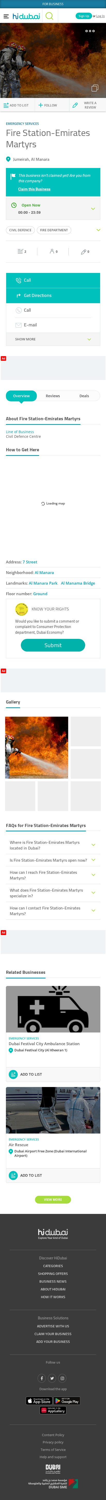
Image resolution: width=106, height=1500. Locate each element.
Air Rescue (18, 1144)
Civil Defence (20, 230)
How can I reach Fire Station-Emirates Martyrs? (43, 875)
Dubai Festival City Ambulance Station (44, 1043)
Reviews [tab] (53, 395)
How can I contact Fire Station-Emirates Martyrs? (45, 910)
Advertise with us (53, 1326)
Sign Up (84, 16)
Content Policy (53, 1435)
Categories (53, 1265)
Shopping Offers (53, 1273)
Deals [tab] (84, 395)
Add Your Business (53, 1341)
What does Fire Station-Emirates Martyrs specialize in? (46, 893)
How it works (53, 1297)
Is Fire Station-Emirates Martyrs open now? (48, 860)
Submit (53, 645)
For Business (53, 4)
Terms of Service (53, 1449)
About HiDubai (53, 1289)
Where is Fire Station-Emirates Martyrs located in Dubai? (45, 845)
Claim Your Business (53, 1333)
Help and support (53, 1457)
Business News (53, 1281)
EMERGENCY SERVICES (24, 1038)
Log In (100, 16)
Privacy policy (53, 1442)
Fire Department (54, 230)
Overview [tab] (21, 395)
